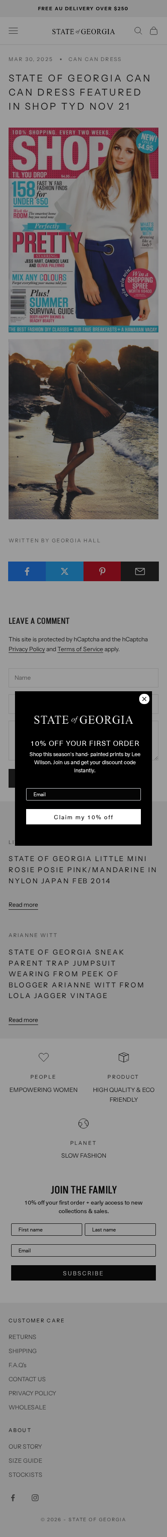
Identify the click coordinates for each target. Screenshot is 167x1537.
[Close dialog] (144, 699)
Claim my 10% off (83, 816)
